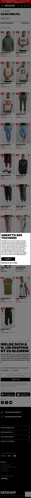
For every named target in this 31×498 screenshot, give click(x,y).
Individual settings (9, 263)
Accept (8, 259)
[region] (15, 249)
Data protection (21, 254)
